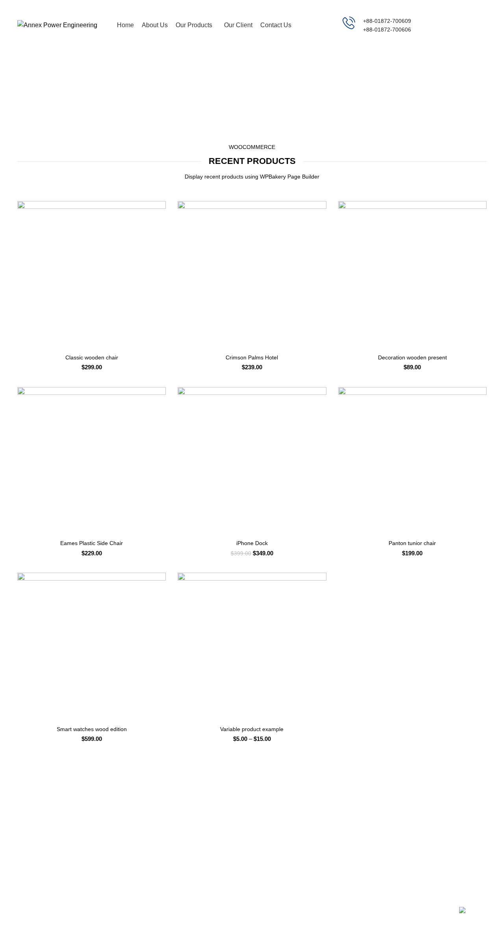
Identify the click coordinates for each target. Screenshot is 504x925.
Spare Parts (272, 865)
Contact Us (432, 851)
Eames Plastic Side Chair (91, 543)
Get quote (459, 25)
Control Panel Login (442, 837)
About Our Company (363, 851)
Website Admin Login (444, 824)
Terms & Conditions (362, 824)
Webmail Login (436, 810)
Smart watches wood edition (92, 729)
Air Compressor (277, 824)
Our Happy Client (359, 865)
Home (225, 97)
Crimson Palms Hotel (252, 357)
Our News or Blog (360, 837)
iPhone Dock (252, 543)
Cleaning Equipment (283, 837)
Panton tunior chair (412, 543)
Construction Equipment (288, 851)
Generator (271, 810)
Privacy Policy (355, 810)
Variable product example (252, 729)
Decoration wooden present (412, 357)
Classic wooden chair (91, 357)
